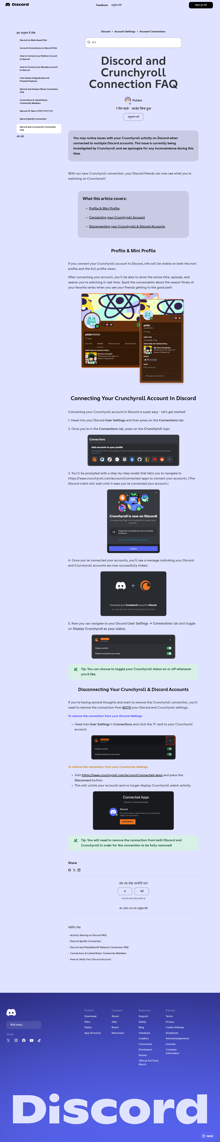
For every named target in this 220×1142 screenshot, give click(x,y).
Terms (169, 1016)
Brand (115, 1027)
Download (90, 1016)
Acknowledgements (177, 1038)
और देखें (20, 136)
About (115, 1016)
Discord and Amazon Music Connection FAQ (39, 90)
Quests (143, 1055)
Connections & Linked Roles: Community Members (34, 101)
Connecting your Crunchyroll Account (117, 217)
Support (143, 1016)
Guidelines (172, 1033)
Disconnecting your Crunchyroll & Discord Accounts (127, 226)
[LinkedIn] (78, 870)
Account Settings (125, 31)
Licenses (171, 1044)
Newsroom (118, 1033)
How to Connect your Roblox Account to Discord (38, 57)
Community (145, 1044)
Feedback (102, 5)
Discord (105, 31)
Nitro (87, 1022)
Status (88, 1027)
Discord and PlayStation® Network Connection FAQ (99, 947)
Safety (142, 1022)
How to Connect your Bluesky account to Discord (38, 68)
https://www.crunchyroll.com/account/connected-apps (122, 775)
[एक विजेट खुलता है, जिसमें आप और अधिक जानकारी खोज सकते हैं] (207, 1136)
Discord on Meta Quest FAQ (33, 40)
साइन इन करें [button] (201, 5)
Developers (145, 1049)
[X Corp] (74, 870)
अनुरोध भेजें (116, 5)
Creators (144, 1038)
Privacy (170, 1022)
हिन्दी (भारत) (16, 1025)
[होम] (17, 5)
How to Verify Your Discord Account (90, 959)
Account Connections (153, 31)
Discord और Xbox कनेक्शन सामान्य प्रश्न (36, 111)
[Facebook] (69, 870)
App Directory (92, 1033)
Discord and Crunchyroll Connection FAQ (38, 128)
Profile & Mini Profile (104, 208)
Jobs (114, 1022)
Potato (137, 100)
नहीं (141, 891)
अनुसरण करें (133, 117)
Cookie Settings (175, 1027)
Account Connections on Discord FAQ (38, 48)
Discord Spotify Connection (33, 119)
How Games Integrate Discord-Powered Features (35, 79)
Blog (141, 1027)
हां (125, 891)
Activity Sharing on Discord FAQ (88, 935)
